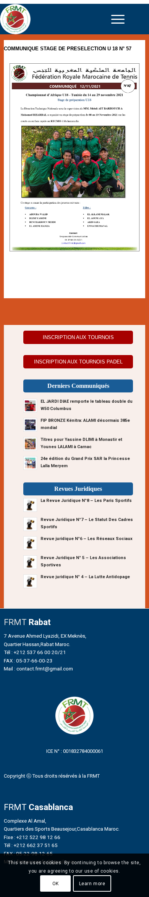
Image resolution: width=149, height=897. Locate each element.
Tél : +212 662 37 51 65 (31, 845)
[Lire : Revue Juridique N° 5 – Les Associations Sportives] (30, 562)
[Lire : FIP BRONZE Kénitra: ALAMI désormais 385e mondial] (30, 425)
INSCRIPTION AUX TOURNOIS (78, 337)
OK (55, 883)
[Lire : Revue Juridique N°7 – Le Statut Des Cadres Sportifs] (30, 524)
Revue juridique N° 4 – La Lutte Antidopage (85, 576)
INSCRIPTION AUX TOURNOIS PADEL (78, 362)
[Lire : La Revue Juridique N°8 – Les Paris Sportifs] (30, 505)
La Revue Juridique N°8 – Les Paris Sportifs (86, 500)
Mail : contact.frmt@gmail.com (38, 669)
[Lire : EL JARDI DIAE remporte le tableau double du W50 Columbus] (30, 406)
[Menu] (117, 19)
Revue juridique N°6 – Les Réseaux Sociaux (86, 538)
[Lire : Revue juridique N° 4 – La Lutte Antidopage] (30, 581)
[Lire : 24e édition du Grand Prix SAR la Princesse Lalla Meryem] (30, 463)
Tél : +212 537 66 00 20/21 (35, 652)
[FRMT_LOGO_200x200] (56, 19)
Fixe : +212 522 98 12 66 (32, 837)
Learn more (92, 883)
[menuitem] (117, 19)
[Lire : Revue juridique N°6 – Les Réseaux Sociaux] (30, 543)
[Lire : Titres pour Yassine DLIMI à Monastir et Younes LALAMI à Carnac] (30, 444)
